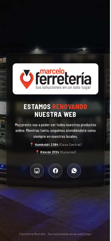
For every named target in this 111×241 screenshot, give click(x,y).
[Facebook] (55, 171)
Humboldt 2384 (47, 144)
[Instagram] (37, 171)
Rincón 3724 (49, 152)
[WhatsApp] (74, 171)
